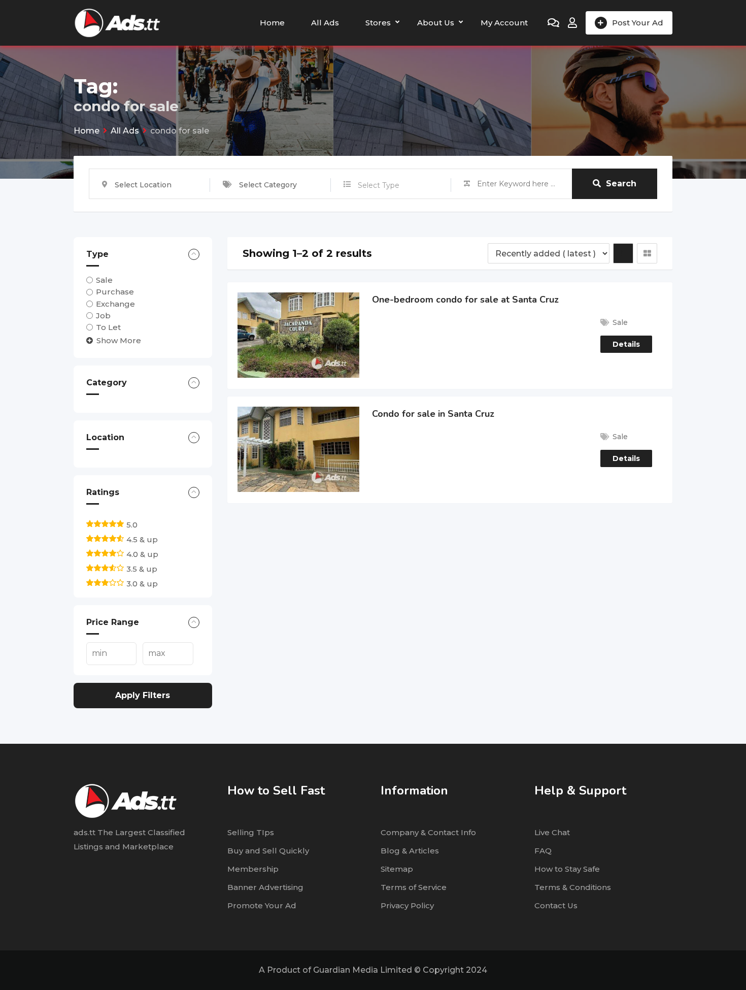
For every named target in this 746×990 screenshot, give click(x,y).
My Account (504, 22)
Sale (104, 280)
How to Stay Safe (567, 869)
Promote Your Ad (261, 905)
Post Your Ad (637, 22)
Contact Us (556, 905)
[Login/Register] (572, 23)
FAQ (543, 850)
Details (626, 344)
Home (272, 22)
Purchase (115, 291)
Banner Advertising (265, 887)
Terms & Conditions (572, 887)
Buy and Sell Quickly (268, 850)
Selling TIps (250, 832)
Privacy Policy (407, 905)
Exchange (115, 304)
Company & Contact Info (428, 832)
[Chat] (553, 23)
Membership (253, 869)
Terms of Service (414, 887)
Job (103, 315)
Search (621, 183)
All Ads (325, 22)
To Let (108, 327)
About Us (435, 22)
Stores (378, 22)
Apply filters (142, 695)
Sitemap (397, 869)
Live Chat (552, 832)
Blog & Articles (410, 850)
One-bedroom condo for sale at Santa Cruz (465, 299)
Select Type (378, 185)
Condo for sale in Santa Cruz (433, 414)
